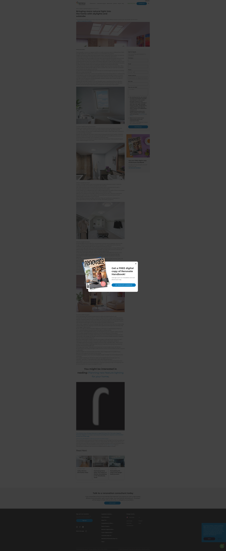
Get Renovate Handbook (123, 285)
